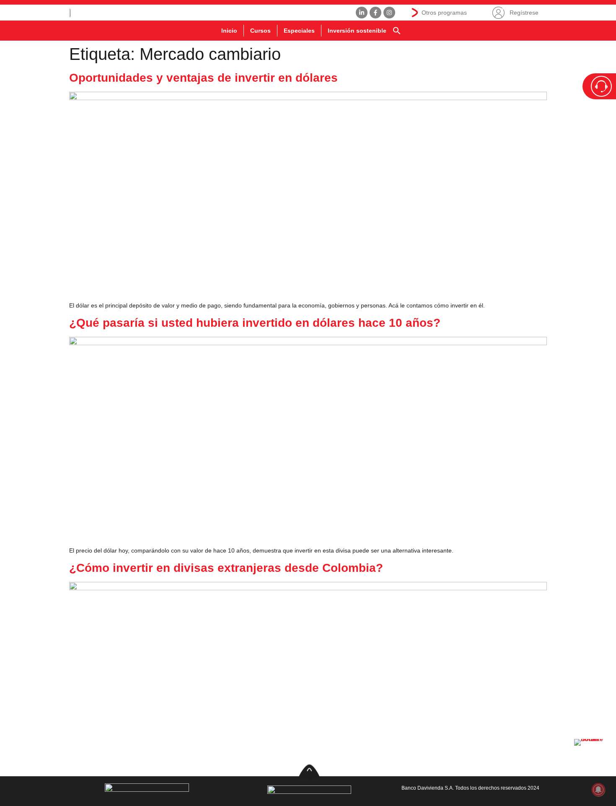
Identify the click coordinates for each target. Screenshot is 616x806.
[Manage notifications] (598, 789)
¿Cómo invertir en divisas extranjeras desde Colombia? (226, 567)
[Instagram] (389, 12)
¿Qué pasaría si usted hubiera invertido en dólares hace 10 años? (254, 322)
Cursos (260, 30)
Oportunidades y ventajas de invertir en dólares (203, 77)
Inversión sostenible (357, 30)
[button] (397, 30)
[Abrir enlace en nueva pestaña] (591, 755)
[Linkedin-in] (362, 12)
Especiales (299, 30)
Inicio (229, 30)
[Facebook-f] (375, 12)
